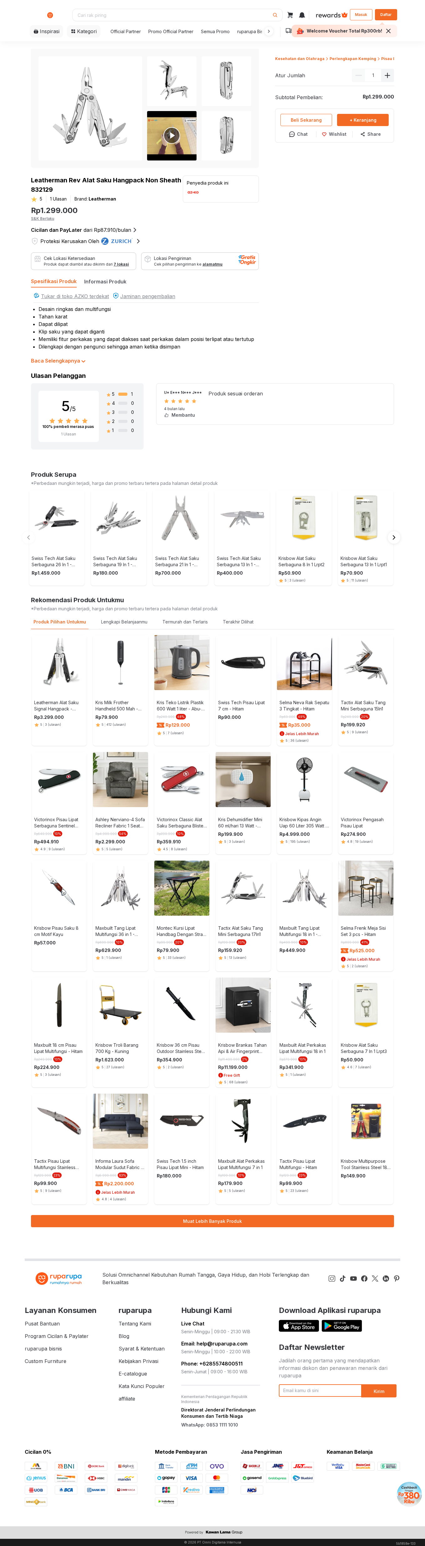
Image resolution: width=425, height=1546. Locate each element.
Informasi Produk (105, 281)
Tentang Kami (135, 1323)
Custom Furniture (45, 1361)
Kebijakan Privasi (138, 1361)
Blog (124, 1336)
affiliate (127, 1399)
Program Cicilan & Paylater (57, 1336)
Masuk (361, 14)
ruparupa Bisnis (253, 31)
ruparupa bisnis (43, 1348)
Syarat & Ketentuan (142, 1348)
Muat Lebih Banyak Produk (212, 1221)
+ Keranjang (363, 120)
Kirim (379, 1391)
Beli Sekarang (306, 120)
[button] (267, 31)
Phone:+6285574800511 (212, 1363)
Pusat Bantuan (42, 1323)
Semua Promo (215, 31)
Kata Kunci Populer (142, 1386)
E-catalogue (133, 1374)
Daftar (386, 14)
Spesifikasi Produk (54, 281)
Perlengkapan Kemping (353, 58)
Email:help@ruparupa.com (214, 1343)
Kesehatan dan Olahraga (300, 58)
